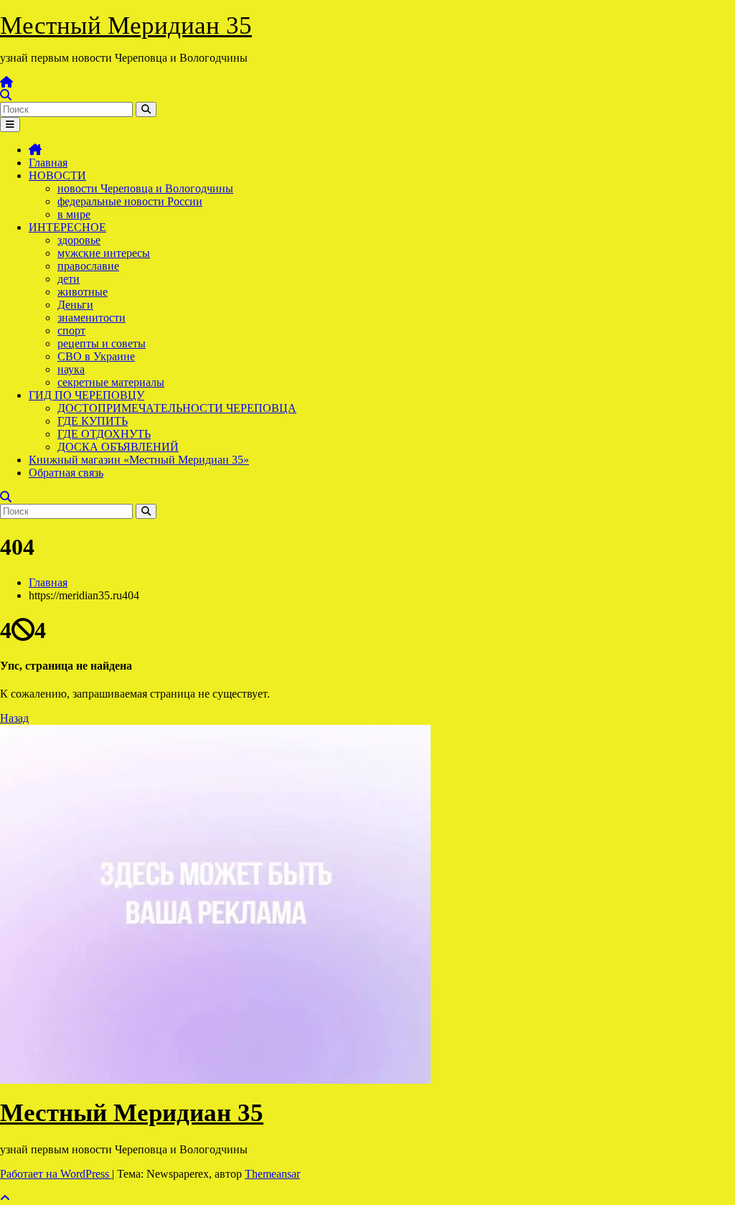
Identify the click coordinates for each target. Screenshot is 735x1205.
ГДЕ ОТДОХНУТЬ (104, 434)
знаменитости (91, 317)
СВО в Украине (96, 356)
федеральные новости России (129, 201)
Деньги (75, 305)
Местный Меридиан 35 (126, 25)
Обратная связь (66, 472)
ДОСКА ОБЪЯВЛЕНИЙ (118, 447)
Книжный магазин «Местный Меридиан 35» (139, 460)
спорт (71, 330)
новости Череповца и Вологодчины (145, 188)
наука (71, 369)
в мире (73, 214)
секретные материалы (110, 382)
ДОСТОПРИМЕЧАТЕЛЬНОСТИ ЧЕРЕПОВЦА (176, 408)
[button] (5, 95)
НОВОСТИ (57, 175)
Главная (48, 162)
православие (88, 266)
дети (68, 279)
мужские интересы (103, 253)
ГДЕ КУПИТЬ (92, 421)
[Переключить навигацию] (10, 124)
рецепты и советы (101, 343)
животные (82, 292)
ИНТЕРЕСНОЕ (67, 227)
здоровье (78, 240)
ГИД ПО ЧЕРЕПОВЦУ (86, 395)
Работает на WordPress (56, 1174)
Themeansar (272, 1174)
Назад (14, 718)
